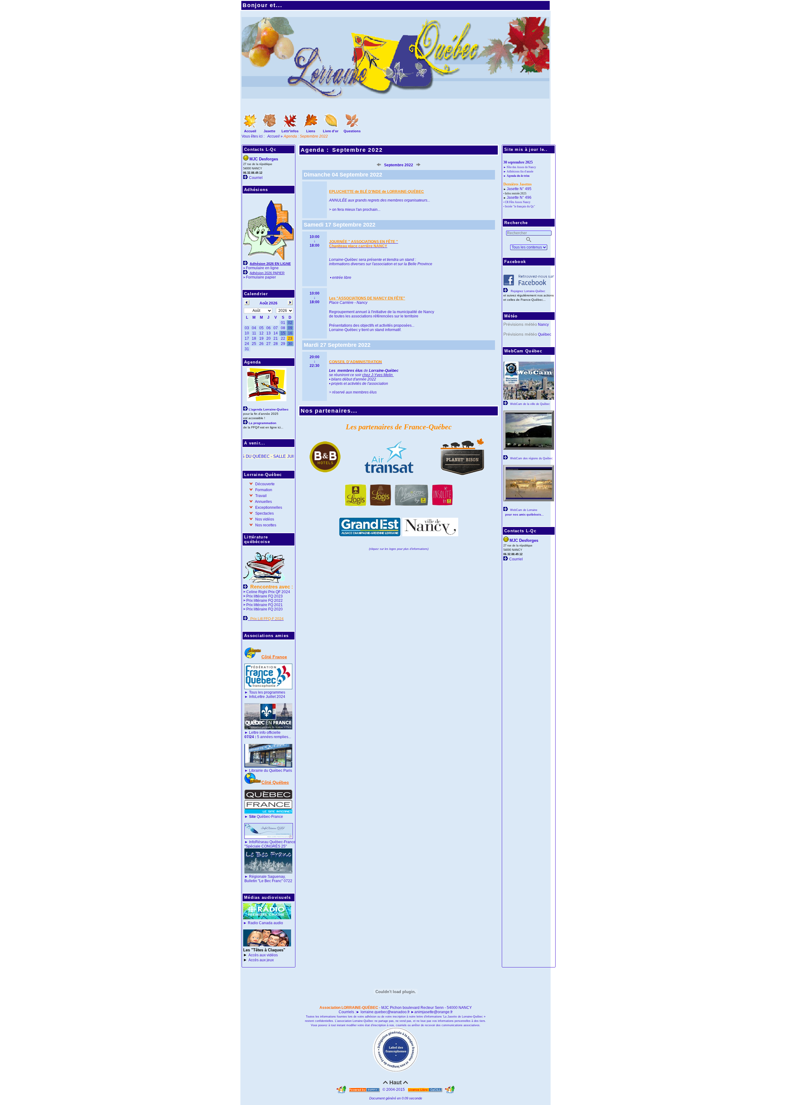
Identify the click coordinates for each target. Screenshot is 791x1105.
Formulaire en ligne (262, 268)
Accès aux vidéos (263, 955)
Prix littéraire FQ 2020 (264, 609)
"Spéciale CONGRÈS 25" (265, 846)
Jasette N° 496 (519, 197)
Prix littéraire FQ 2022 (264, 600)
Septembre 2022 (357, 150)
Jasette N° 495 (519, 189)
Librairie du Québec (265, 770)
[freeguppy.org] (365, 1089)
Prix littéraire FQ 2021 (264, 605)
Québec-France (265, 816)
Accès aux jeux (261, 960)
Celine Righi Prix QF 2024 (268, 592)
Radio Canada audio (265, 923)
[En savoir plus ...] (425, 1089)
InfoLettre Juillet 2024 (267, 697)
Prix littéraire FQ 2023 (264, 596)
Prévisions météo (520, 324)
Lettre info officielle (265, 732)
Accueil (274, 136)
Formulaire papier (261, 277)
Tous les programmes (267, 692)
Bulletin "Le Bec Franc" (263, 881)
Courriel (256, 178)
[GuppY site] (341, 1089)
